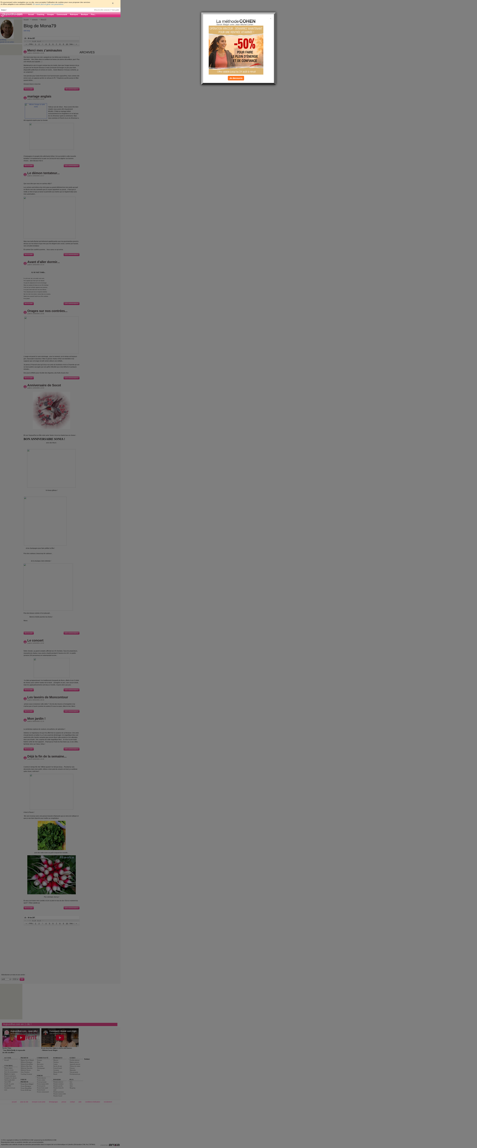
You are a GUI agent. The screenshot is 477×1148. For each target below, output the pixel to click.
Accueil (31, 14)
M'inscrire (97, 10)
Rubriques (74, 14)
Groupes (50, 14)
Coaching (40, 14)
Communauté (62, 14)
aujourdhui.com (12, 14)
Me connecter (105, 10)
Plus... (93, 14)
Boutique (84, 14)
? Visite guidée (115, 10)
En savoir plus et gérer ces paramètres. (48, 4)
